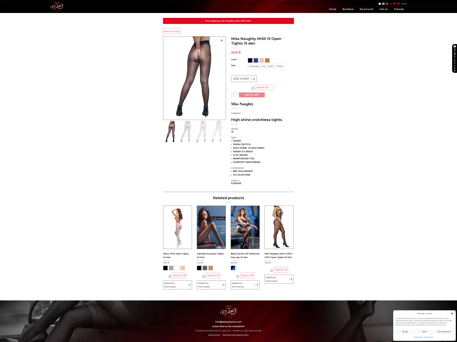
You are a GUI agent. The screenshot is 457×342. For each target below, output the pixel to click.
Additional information (170, 285)
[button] (452, 313)
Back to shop (172, 31)
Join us (384, 9)
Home (332, 9)
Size (233, 65)
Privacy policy (429, 337)
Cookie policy (418, 337)
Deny (424, 332)
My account (366, 9)
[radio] (250, 60)
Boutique (347, 9)
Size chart (241, 78)
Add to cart (252, 95)
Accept (405, 332)
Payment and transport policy (236, 335)
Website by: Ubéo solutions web (247, 331)
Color (234, 59)
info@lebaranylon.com (228, 321)
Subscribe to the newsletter (228, 326)
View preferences (444, 332)
